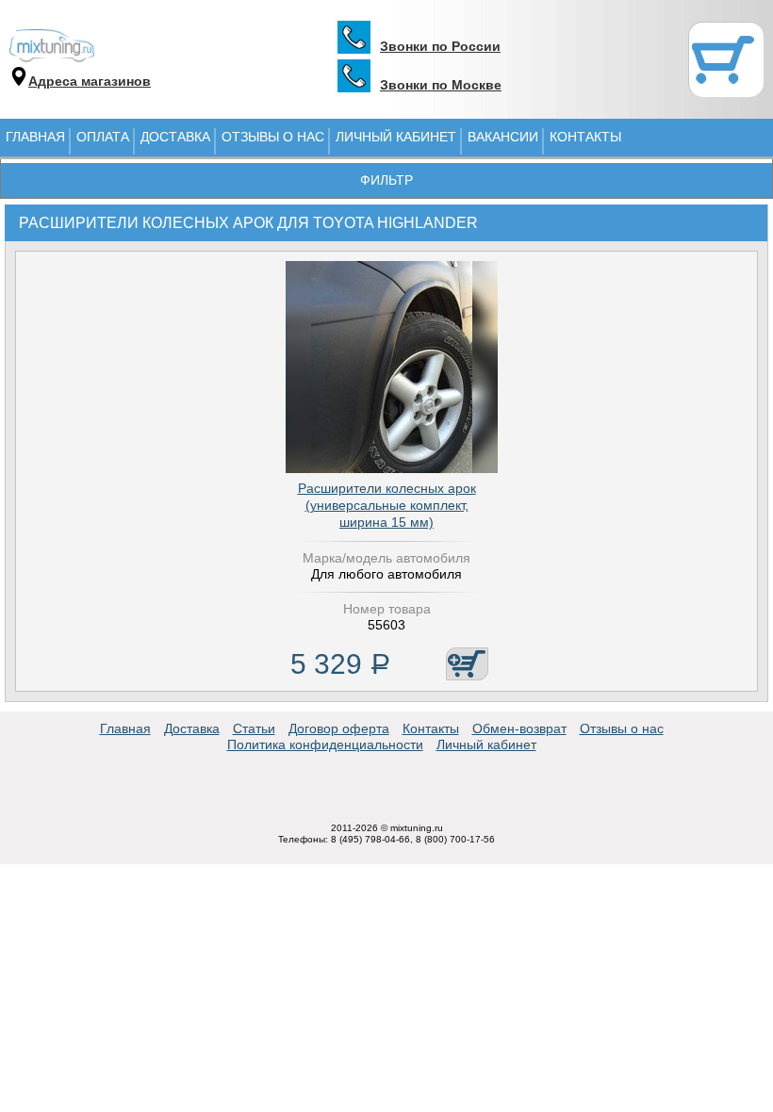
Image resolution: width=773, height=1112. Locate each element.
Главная (35, 136)
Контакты (585, 136)
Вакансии (503, 136)
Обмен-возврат (519, 728)
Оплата (102, 136)
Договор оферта (338, 728)
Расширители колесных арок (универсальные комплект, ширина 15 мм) (387, 505)
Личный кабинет (396, 136)
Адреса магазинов (89, 81)
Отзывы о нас (273, 136)
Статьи (254, 728)
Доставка (175, 136)
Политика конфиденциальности (325, 744)
